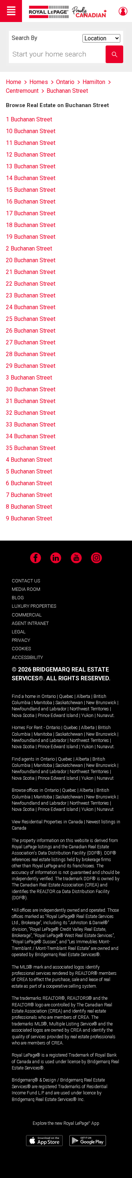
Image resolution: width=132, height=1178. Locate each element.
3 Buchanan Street (29, 377)
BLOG (18, 597)
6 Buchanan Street (29, 483)
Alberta (83, 696)
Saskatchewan (69, 702)
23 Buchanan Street (30, 295)
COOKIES (21, 648)
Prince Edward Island (58, 715)
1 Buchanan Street (29, 119)
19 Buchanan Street (30, 236)
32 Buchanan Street (30, 412)
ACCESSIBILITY (27, 657)
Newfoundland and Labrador (39, 708)
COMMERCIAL (27, 615)
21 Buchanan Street (30, 271)
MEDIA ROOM (26, 589)
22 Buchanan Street (30, 283)
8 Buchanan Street (29, 506)
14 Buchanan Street (30, 178)
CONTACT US (26, 580)
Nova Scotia (23, 715)
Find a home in (26, 696)
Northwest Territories (89, 708)
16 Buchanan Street (30, 201)
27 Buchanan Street (30, 342)
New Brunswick (101, 702)
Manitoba (43, 702)
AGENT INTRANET (30, 623)
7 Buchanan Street (29, 494)
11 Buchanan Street (30, 142)
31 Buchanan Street (30, 401)
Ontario (48, 696)
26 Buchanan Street (30, 330)
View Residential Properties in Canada (47, 821)
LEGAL (19, 631)
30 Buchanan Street (30, 389)
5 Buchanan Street (29, 471)
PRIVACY (21, 640)
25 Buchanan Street (30, 318)
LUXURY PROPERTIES (34, 606)
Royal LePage (68, 12)
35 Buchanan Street (30, 448)
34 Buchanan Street (30, 436)
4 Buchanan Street (29, 459)
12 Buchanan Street (30, 154)
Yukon (87, 715)
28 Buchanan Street (30, 354)
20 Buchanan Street (30, 260)
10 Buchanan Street (30, 131)
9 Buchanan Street (29, 518)
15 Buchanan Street (30, 189)
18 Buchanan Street (30, 225)
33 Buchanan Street (30, 424)
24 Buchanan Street (30, 307)
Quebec (66, 696)
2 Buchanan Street (29, 248)
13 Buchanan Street (30, 166)
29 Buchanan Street (30, 365)
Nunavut (105, 715)
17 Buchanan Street (30, 213)
